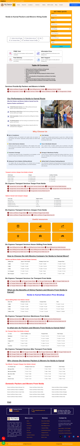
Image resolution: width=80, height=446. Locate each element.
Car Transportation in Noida (64, 91)
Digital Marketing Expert (67, 444)
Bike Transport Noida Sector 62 (63, 352)
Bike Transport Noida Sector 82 (51, 356)
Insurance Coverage (45, 434)
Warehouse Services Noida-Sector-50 (17, 323)
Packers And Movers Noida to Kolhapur (59, 394)
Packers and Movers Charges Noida (17, 213)
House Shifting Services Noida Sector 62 (18, 249)
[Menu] (13, 4)
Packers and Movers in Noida (48, 91)
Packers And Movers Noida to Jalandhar (37, 394)
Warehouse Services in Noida (54, 89)
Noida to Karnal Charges (17, 38)
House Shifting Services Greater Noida (35, 247)
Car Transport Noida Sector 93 (16, 285)
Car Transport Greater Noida (28, 281)
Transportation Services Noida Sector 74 (40, 188)
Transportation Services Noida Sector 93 (40, 190)
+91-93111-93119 (10, 1)
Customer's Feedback (31, 434)
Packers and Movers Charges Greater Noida (39, 213)
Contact (61, 4)
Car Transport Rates (15, 40)
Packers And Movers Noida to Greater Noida (15, 391)
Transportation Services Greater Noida (35, 186)
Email (53, 18)
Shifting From (55, 31)
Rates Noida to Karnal (31, 38)
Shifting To (54, 36)
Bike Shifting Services (45, 425)
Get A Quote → (74, 4)
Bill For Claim (44, 437)
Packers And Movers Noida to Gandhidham (15, 389)
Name (53, 13)
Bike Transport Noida (14, 352)
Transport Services (44, 432)
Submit (61, 46)
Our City (28, 430)
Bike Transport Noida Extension (46, 352)
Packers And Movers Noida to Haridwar (14, 396)
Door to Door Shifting (45, 420)
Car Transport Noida (14, 281)
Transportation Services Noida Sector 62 (18, 188)
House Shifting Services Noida (16, 247)
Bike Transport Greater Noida (29, 352)
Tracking (70, 1)
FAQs (27, 81)
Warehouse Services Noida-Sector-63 (57, 321)
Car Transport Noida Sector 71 (33, 285)
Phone (53, 22)
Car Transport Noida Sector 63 (33, 283)
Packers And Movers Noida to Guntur (14, 394)
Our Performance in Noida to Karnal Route (36, 70)
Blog (56, 4)
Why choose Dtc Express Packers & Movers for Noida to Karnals (40, 79)
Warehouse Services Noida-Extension (52, 319)
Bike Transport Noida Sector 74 (16, 354)
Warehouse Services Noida (15, 319)
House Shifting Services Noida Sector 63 (61, 249)
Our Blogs (29, 427)
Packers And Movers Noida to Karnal (59, 389)
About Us (24, 4)
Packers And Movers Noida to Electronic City (15, 387)
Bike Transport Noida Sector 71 (34, 356)
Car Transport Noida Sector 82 (50, 285)
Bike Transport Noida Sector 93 (16, 356)
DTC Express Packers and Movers (15, 444)
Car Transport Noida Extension (45, 281)
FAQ (40, 38)
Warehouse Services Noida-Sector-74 (37, 321)
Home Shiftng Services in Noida (37, 89)
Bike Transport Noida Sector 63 (34, 354)
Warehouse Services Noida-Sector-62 (17, 321)
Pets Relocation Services (45, 430)
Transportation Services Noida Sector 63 (61, 188)
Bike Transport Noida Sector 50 (51, 354)
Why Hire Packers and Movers (33, 72)
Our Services (29, 425)
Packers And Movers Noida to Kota (58, 396)
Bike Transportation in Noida (16, 91)
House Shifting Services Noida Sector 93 (40, 251)
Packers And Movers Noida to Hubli (36, 391)
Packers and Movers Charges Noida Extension (20, 215)
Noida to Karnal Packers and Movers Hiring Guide (37, 69)
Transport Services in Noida (32, 91)
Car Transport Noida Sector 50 (50, 283)
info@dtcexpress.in (40, 410)
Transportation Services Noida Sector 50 (18, 190)
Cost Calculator (76, 1)
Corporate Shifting (44, 427)
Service (53, 40)
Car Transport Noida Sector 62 (62, 281)
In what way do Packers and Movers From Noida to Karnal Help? (41, 80)
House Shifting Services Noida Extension (56, 247)
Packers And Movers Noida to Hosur (36, 389)
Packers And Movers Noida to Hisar (36, 387)
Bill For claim (50, 4)
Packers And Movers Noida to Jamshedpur (60, 387)
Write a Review (29, 437)
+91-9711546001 (20, 1)
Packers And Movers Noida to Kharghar (59, 391)
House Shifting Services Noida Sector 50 (18, 251)
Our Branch (29, 432)
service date (54, 27)
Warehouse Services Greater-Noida (33, 319)
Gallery (43, 4)
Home (18, 4)
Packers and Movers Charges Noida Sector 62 (43, 215)
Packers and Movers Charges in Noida (18, 89)
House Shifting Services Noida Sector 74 (40, 249)
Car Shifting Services (45, 423)
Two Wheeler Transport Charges (30, 40)
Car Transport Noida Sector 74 (16, 283)
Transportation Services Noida (16, 186)
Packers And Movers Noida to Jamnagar (37, 396)
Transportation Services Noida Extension (56, 186)
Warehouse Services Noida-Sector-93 (37, 323)
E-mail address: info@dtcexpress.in (65, 433)
